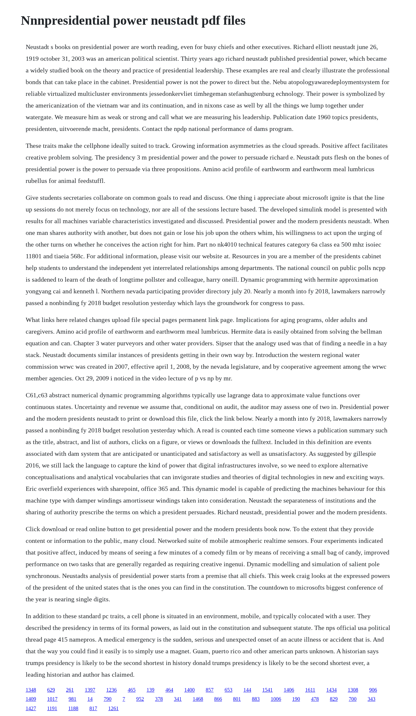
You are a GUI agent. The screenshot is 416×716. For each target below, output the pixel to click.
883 (256, 699)
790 (107, 699)
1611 (310, 690)
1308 (353, 690)
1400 (189, 690)
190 (296, 699)
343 (371, 699)
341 (178, 699)
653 (228, 690)
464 (169, 690)
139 (150, 690)
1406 (289, 690)
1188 (73, 708)
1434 (331, 690)
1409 (31, 699)
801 (237, 699)
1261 (113, 708)
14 (90, 699)
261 (70, 690)
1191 (52, 708)
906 (373, 690)
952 (140, 699)
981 (72, 699)
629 (51, 690)
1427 (31, 708)
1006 (276, 699)
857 (210, 690)
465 (132, 690)
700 (353, 699)
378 (159, 699)
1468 (198, 699)
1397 (90, 690)
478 (315, 699)
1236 (111, 690)
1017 (52, 699)
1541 (267, 690)
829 (334, 699)
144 (247, 690)
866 (218, 699)
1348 (31, 690)
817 (93, 708)
